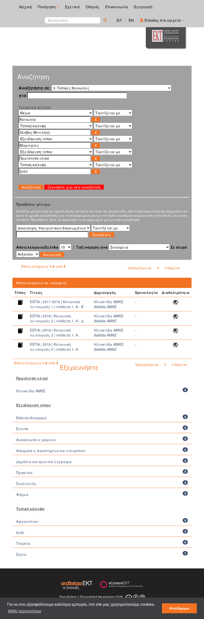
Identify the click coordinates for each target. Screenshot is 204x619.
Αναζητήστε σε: (35, 88)
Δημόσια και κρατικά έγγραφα (44, 461)
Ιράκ (20, 532)
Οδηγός (92, 6)
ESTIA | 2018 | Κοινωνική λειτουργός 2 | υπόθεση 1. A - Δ (57, 318)
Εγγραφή (143, 6)
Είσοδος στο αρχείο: (163, 20)
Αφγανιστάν (27, 521)
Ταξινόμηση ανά (92, 247)
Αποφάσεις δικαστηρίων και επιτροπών (50, 450)
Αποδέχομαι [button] (179, 608)
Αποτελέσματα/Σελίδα (37, 247)
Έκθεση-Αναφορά (31, 417)
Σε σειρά (179, 247)
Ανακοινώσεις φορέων (36, 439)
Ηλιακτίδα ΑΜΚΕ (108, 301)
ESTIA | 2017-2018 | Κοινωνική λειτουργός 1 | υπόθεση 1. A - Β (56, 304)
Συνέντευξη (26, 483)
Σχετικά (72, 6)
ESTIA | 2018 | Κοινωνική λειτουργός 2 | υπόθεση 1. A (54, 333)
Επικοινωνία (116, 6)
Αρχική (25, 6)
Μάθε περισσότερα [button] (24, 611)
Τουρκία (23, 543)
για (22, 95)
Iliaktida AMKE (105, 306)
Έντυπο (22, 428)
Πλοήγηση (47, 6)
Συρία (21, 554)
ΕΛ (119, 20)
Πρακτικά (24, 472)
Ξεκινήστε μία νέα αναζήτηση (74, 187)
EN (131, 20)
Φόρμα (22, 494)
